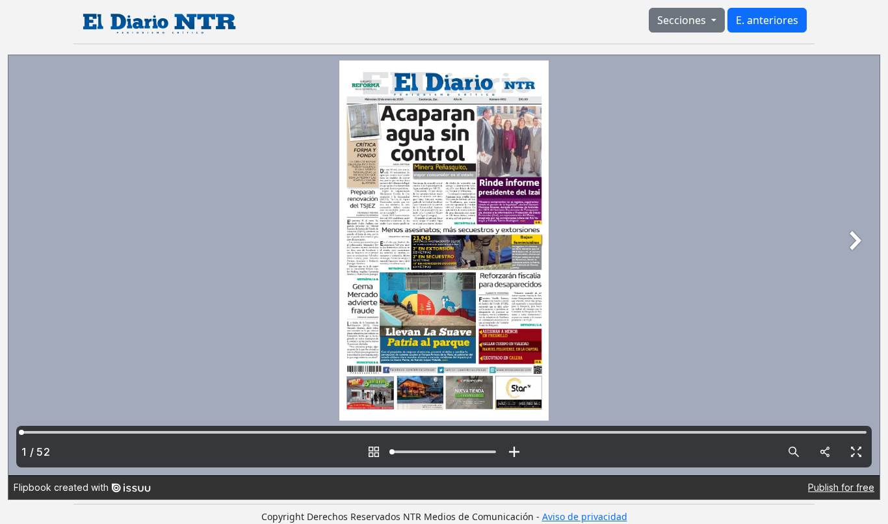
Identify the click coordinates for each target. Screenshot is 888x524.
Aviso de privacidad (584, 516)
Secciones (683, 20)
